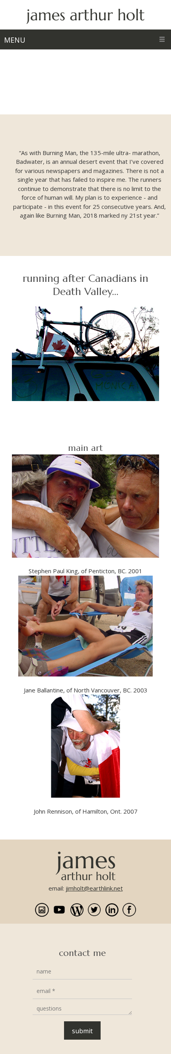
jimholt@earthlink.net (94, 888)
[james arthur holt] (85, 17)
